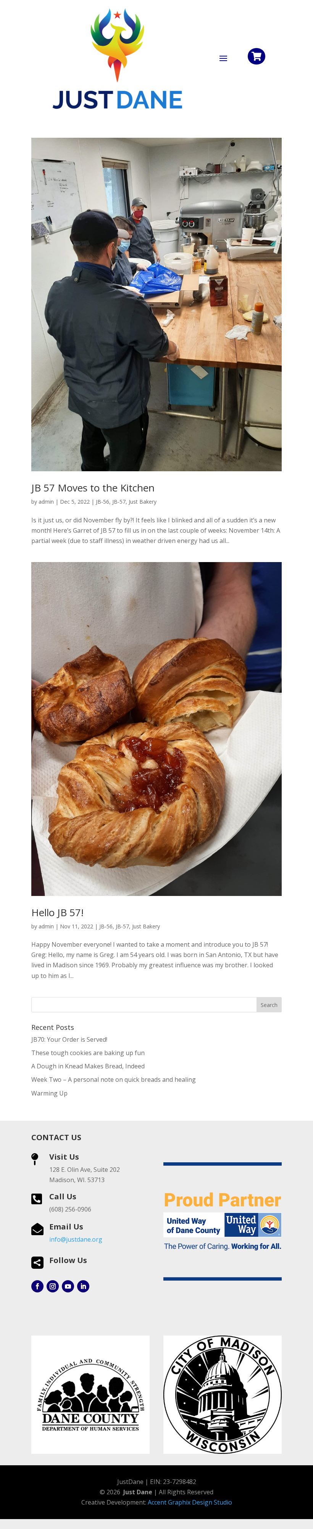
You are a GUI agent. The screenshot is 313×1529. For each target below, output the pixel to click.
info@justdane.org (75, 1239)
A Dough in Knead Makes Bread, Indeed (88, 1066)
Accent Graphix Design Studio (190, 1502)
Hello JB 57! (57, 912)
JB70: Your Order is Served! (69, 1039)
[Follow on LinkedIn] (83, 1286)
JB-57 (119, 501)
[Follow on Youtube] (68, 1286)
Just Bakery (142, 501)
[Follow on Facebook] (37, 1286)
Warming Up (49, 1093)
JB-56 (102, 501)
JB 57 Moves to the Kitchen (93, 488)
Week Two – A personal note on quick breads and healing (113, 1079)
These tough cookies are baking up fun (88, 1053)
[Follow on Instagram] (53, 1286)
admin (46, 501)
